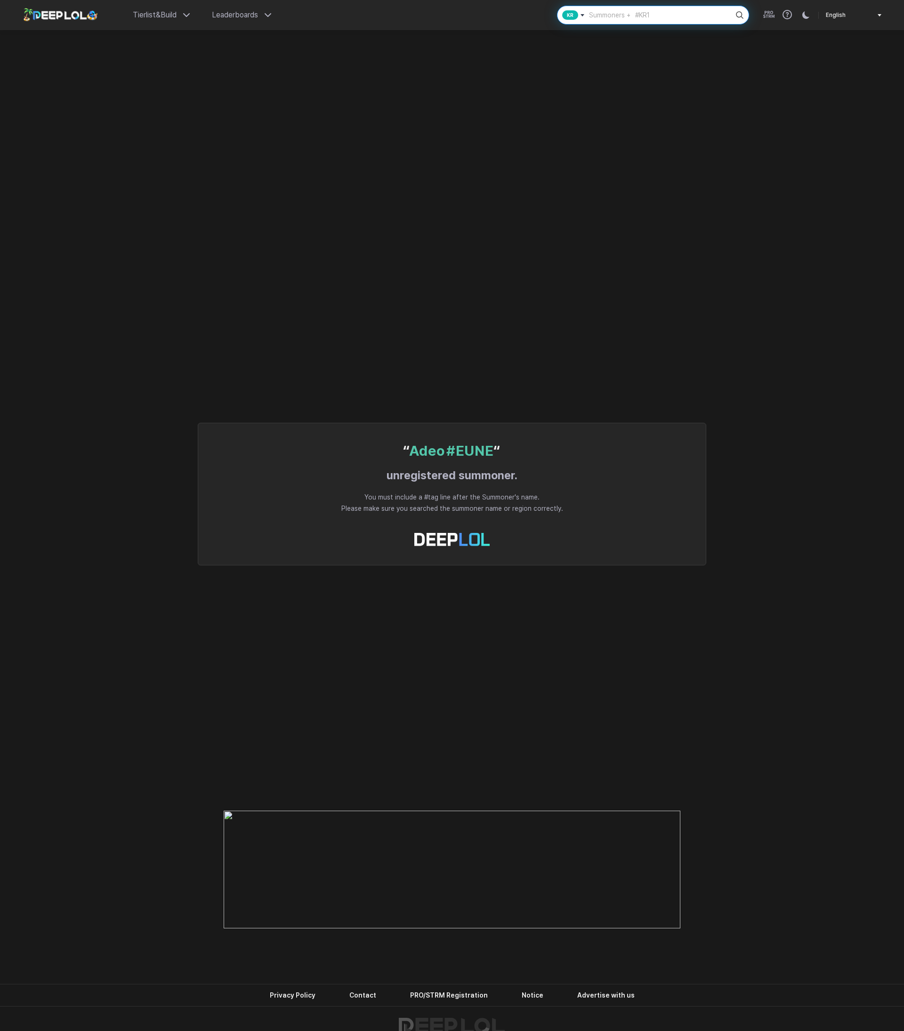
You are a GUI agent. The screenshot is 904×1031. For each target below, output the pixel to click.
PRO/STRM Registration (449, 995)
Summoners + (619, 15)
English (836, 15)
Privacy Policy (292, 995)
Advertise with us (606, 995)
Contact (362, 995)
